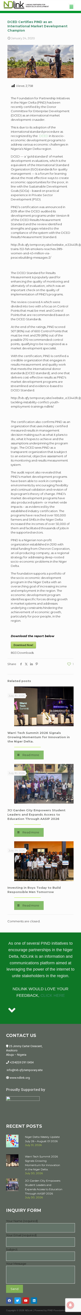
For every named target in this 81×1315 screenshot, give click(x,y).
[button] (71, 6)
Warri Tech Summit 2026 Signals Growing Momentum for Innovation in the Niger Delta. (38, 737)
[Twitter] (17, 1300)
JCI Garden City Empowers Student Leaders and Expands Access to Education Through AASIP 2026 (36, 814)
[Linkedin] (34, 1300)
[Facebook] (9, 1300)
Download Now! (23, 645)
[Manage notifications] (70, 1305)
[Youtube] (25, 1300)
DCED (43, 136)
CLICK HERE (52, 995)
